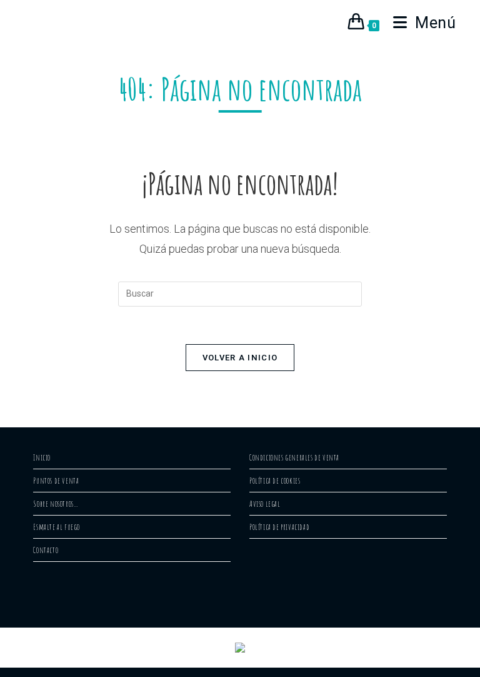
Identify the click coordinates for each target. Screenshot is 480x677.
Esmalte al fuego (56, 527)
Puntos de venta (56, 481)
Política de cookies (274, 481)
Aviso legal (265, 504)
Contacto (45, 550)
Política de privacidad (279, 527)
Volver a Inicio (240, 357)
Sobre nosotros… (55, 504)
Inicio (42, 457)
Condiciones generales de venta (294, 457)
